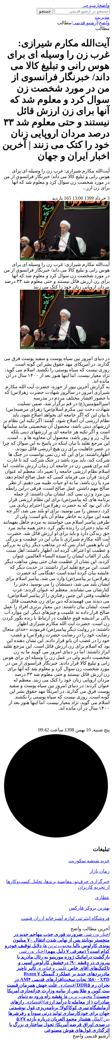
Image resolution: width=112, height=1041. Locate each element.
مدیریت (102, 17)
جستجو (45, 11)
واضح (104, 22)
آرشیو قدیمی (85, 22)
